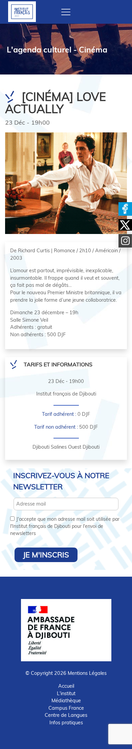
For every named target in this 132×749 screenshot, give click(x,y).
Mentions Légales (87, 673)
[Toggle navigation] (66, 12)
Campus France (66, 708)
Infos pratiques (66, 723)
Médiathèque (66, 701)
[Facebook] (125, 209)
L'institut (66, 693)
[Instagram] (125, 241)
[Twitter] (125, 225)
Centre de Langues (66, 715)
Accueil (66, 686)
